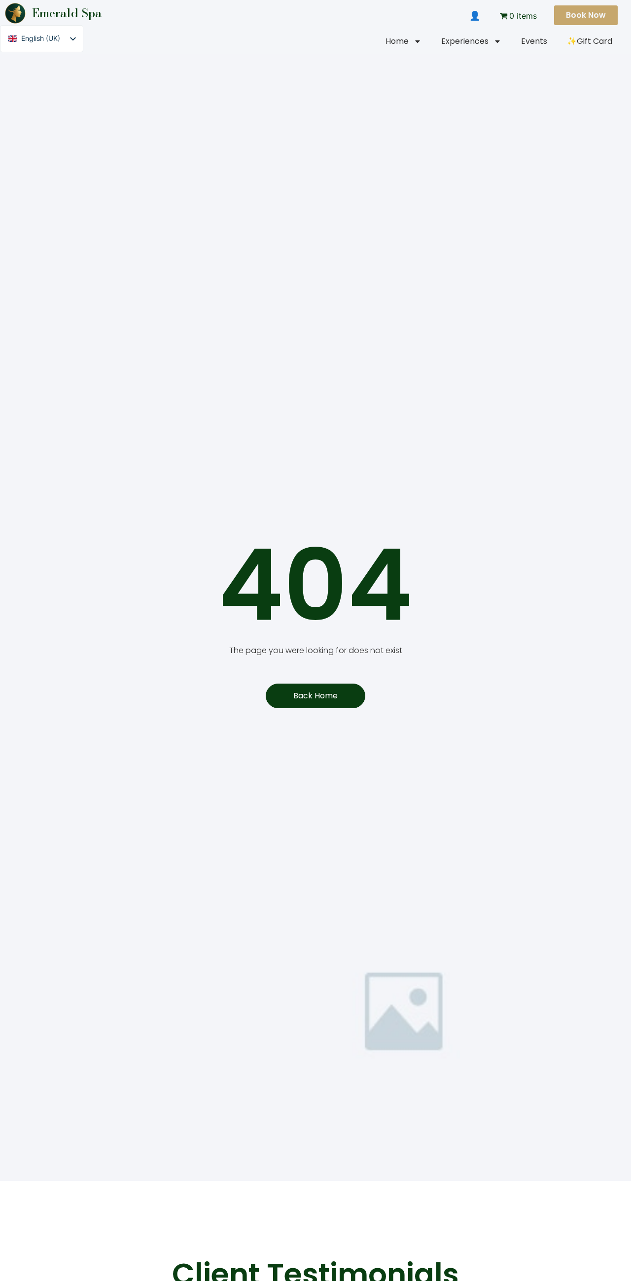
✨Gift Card (589, 41)
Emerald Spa (67, 13)
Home (397, 41)
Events (534, 41)
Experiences (465, 41)
